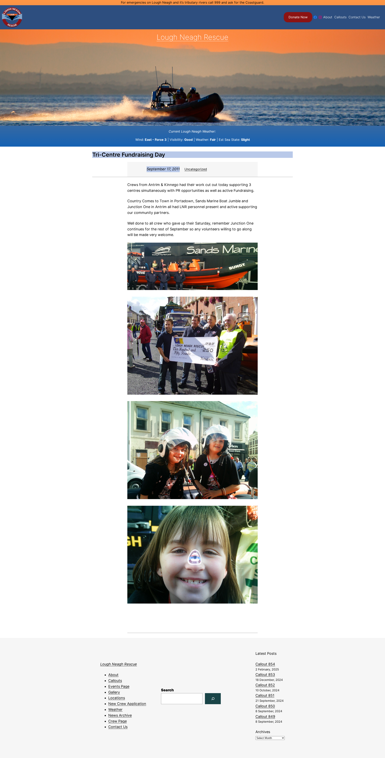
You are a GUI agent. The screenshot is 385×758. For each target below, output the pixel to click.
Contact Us (118, 727)
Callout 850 (265, 706)
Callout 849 (265, 716)
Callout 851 (264, 695)
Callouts (115, 680)
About (113, 675)
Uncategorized (195, 169)
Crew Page (117, 721)
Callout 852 (265, 685)
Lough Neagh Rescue (192, 37)
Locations (116, 698)
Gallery (114, 692)
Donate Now (298, 17)
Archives (262, 732)
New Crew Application (127, 704)
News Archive (120, 715)
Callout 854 (265, 664)
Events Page (118, 686)
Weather (115, 709)
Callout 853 (265, 674)
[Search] (213, 698)
